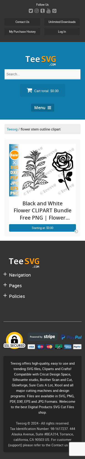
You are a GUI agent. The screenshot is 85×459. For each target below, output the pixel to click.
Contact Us (22, 22)
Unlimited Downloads (62, 22)
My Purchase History (22, 31)
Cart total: (45, 90)
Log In (62, 31)
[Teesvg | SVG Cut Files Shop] (42, 63)
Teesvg (12, 129)
